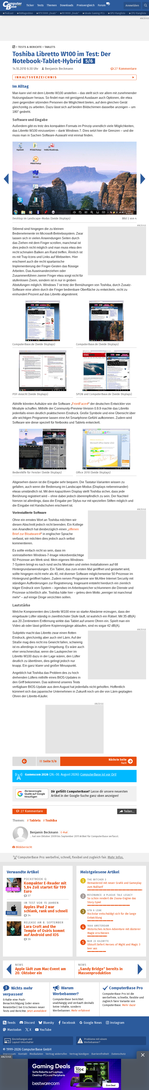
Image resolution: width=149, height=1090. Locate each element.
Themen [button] (52, 5)
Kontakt (22, 1053)
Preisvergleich (85, 5)
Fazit (117, 761)
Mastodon (14, 1030)
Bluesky (48, 1023)
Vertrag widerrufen (56, 1053)
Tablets (49, 47)
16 (29, 939)
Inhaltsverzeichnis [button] (36, 77)
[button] (145, 5)
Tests (40, 5)
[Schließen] (143, 1055)
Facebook (68, 1023)
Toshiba (51, 820)
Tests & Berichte (30, 47)
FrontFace (79, 403)
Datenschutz (118, 1053)
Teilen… (128, 811)
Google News (93, 1023)
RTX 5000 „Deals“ (47, 13)
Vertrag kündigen (79, 1053)
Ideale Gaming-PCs (95, 13)
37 (29, 895)
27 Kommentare (31, 811)
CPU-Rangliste (138, 13)
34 (29, 915)
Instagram (117, 1023)
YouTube (45, 1030)
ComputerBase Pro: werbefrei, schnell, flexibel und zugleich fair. (70, 857)
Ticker (30, 5)
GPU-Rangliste (117, 13)
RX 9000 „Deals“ (70, 13)
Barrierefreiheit (100, 1053)
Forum (102, 5)
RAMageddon (26, 13)
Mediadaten (36, 1053)
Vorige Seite (21, 761)
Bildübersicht (24, 847)
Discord (29, 1023)
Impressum (9, 1053)
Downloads (66, 5)
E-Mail (64, 832)
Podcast (9, 13)
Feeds (11, 1023)
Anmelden (132, 5)
